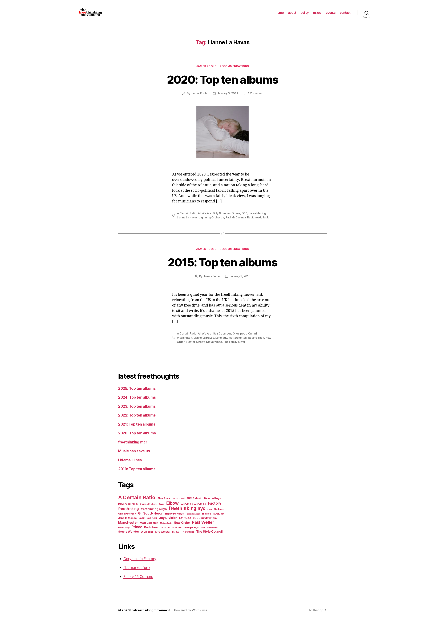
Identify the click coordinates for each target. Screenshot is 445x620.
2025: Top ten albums (137, 388)
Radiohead (254, 217)
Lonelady (221, 337)
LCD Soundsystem (205, 518)
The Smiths (187, 531)
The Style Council (209, 531)
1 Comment (255, 93)
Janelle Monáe (127, 518)
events (330, 12)
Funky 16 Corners (138, 576)
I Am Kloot (218, 513)
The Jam (175, 532)
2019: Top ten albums (137, 469)
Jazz (142, 518)
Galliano (219, 509)
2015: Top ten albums (222, 262)
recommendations (234, 66)
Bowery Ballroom (128, 503)
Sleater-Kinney (195, 342)
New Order (182, 522)
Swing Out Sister (162, 532)
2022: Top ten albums (137, 415)
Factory (214, 503)
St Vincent (147, 531)
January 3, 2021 (227, 93)
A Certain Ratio (186, 213)
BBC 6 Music (194, 498)
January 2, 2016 (240, 276)
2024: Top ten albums (137, 397)
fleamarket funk (136, 567)
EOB (244, 213)
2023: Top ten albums (137, 406)
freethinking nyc (187, 508)
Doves (236, 213)
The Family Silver (234, 342)
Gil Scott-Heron (150, 513)
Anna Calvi (179, 498)
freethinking (128, 509)
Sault (265, 217)
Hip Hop (206, 513)
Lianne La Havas (187, 217)
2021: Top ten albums (136, 424)
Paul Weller (203, 522)
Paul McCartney (236, 217)
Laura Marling (257, 213)
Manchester (128, 522)
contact (345, 12)
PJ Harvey (124, 527)
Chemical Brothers (148, 504)
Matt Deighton (238, 337)
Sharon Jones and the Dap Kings (180, 527)
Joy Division (168, 518)
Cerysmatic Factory (139, 559)
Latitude (185, 518)
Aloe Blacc (164, 498)
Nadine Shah (256, 337)
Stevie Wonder (128, 531)
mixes (317, 12)
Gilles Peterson (127, 513)
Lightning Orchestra (211, 217)
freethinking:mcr (132, 442)
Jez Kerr (152, 518)
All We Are (204, 213)
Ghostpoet (239, 333)
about (292, 12)
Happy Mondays (174, 513)
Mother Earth (166, 523)
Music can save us (134, 451)
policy (305, 12)
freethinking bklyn (154, 509)
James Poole (206, 66)
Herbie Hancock (193, 514)
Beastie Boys (212, 498)
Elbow (172, 503)
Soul (202, 528)
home (280, 12)
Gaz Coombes (222, 333)
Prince (136, 527)
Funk (209, 509)
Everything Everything (193, 503)
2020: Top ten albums (222, 79)
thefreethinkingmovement (150, 610)
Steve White (214, 342)
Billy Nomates (221, 213)
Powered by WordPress (190, 610)
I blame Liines (130, 460)
